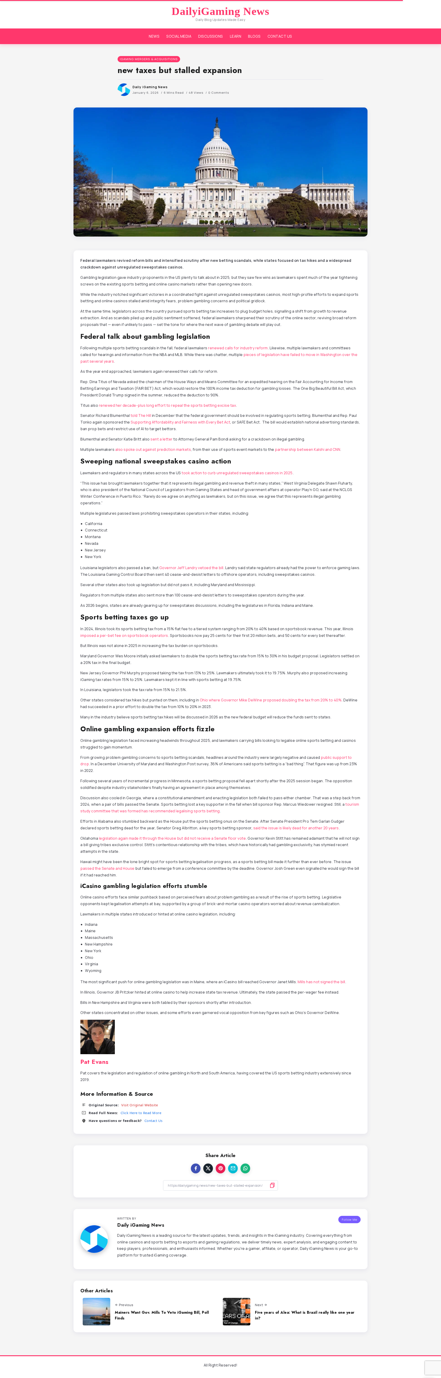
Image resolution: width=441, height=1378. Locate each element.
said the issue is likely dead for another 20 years (296, 827)
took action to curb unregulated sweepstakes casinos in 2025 (237, 472)
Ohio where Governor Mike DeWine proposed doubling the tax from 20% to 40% (271, 700)
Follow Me (349, 1219)
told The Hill (141, 415)
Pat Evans (94, 1062)
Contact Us (153, 1120)
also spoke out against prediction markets (153, 449)
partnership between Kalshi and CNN (307, 449)
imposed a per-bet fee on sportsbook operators (124, 635)
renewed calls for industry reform (238, 347)
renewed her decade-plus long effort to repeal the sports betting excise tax (167, 405)
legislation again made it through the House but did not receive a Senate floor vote (172, 838)
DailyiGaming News (220, 11)
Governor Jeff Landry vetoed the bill (191, 567)
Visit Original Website (139, 1105)
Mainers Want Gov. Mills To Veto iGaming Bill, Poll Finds (162, 1315)
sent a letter (161, 439)
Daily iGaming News (150, 87)
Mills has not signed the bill (321, 981)
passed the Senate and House (107, 868)
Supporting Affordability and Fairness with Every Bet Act (180, 422)
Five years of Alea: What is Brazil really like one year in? (305, 1315)
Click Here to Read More (141, 1112)
